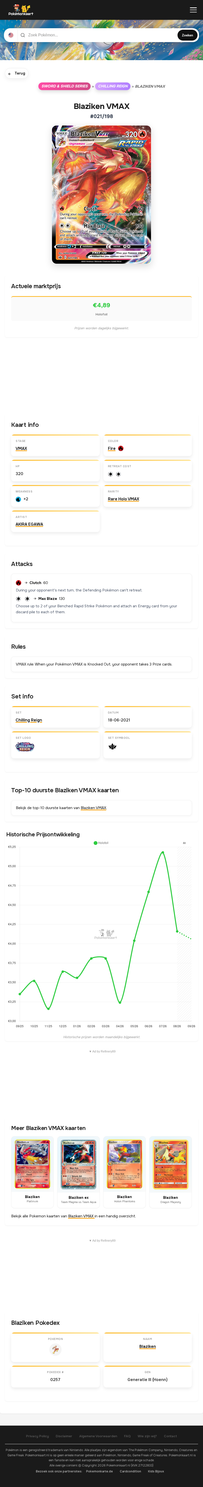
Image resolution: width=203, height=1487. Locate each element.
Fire (112, 448)
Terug (16, 74)
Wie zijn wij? (147, 1436)
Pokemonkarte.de (99, 1471)
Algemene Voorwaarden (98, 1436)
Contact (170, 1436)
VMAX (21, 448)
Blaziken (147, 1346)
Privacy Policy (37, 1436)
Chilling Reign (112, 86)
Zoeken (187, 35)
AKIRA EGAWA (29, 524)
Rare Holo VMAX (123, 499)
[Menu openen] (193, 9)
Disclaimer (64, 1436)
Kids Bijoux (156, 1471)
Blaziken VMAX (93, 807)
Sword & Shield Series (64, 86)
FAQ (127, 1436)
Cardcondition (130, 1471)
